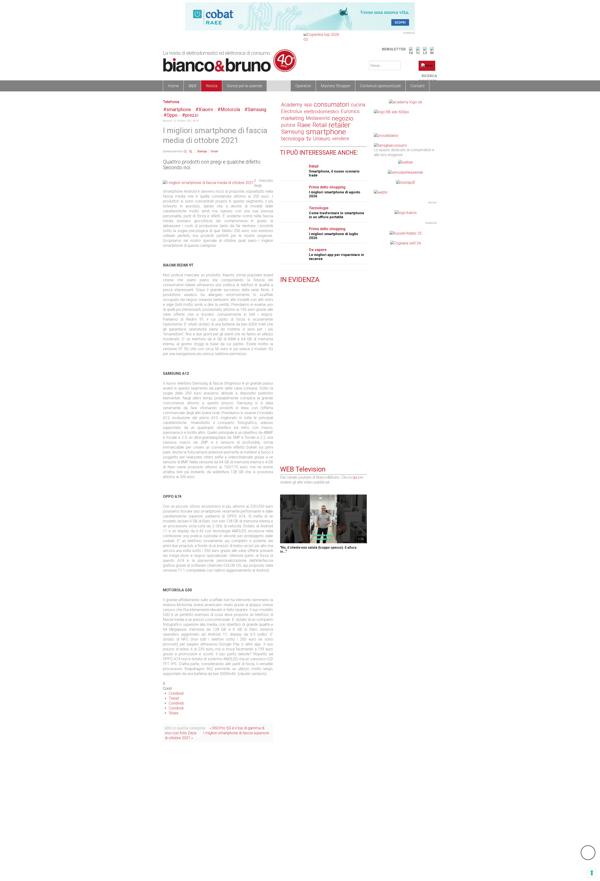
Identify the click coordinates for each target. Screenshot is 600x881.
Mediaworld (318, 118)
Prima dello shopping (327, 187)
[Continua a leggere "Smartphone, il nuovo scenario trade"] (283, 429)
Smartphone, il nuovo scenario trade (334, 173)
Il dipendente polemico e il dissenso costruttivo (320, 318)
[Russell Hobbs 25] (406, 233)
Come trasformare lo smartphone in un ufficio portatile (336, 215)
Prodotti (279, 85)
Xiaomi (206, 109)
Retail (319, 125)
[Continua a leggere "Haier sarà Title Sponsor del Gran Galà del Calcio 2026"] (283, 339)
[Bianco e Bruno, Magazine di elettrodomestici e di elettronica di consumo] (229, 60)
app (308, 104)
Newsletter (394, 49)
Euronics (350, 111)
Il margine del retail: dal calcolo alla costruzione (320, 291)
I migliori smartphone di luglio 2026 (333, 236)
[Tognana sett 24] (405, 243)
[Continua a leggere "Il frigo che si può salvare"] (283, 402)
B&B (192, 85)
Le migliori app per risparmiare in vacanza (336, 257)
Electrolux (291, 111)
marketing (292, 118)
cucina (358, 105)
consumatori (331, 104)
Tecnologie (318, 208)
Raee (304, 125)
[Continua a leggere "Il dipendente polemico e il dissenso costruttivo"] (283, 312)
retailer (339, 125)
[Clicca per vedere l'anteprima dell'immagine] (208, 182)
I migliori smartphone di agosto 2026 (334, 194)
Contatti (417, 85)
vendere (340, 138)
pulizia (288, 125)
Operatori (303, 85)
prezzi (191, 115)
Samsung (257, 109)
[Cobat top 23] (300, 16)
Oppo (172, 115)
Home (173, 85)
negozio (342, 118)
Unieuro (321, 139)
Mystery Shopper (335, 85)
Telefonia (171, 102)
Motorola (230, 109)
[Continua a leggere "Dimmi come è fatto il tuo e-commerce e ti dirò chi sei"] (283, 370)
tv (308, 138)
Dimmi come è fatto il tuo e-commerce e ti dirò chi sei (323, 378)
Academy (291, 105)
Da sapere (317, 249)
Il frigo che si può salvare (302, 407)
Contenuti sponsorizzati (380, 85)
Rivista (211, 85)
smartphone (178, 109)
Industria (294, 340)
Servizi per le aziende (244, 85)
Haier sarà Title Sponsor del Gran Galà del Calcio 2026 (321, 347)
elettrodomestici (321, 111)
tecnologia (292, 139)
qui (354, 477)
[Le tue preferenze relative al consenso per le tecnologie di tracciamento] (591, 872)
